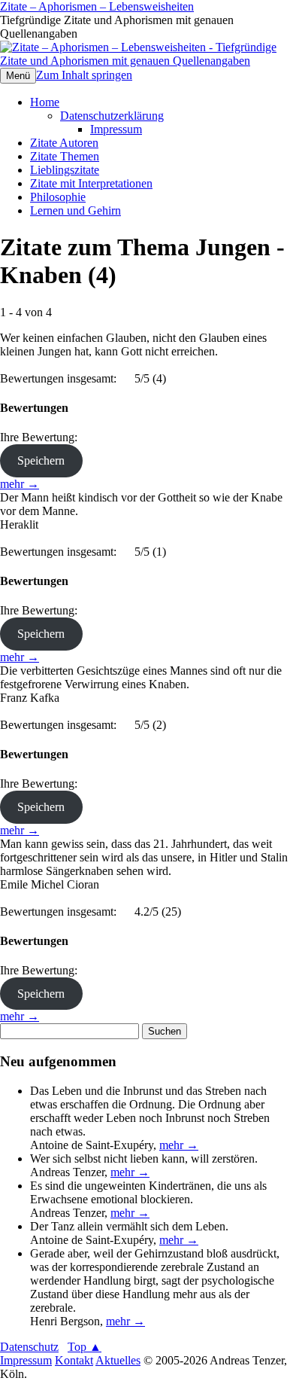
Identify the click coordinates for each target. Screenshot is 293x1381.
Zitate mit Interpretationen (91, 183)
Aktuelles (117, 1360)
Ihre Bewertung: (41, 437)
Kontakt (74, 1360)
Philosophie (58, 197)
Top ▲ (84, 1346)
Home (44, 102)
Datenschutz (29, 1346)
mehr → (19, 483)
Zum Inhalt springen (84, 75)
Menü (18, 75)
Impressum (116, 129)
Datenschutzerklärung (112, 115)
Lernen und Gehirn (75, 210)
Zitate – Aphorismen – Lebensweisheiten (97, 6)
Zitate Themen (64, 156)
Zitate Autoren (64, 142)
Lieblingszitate (64, 169)
